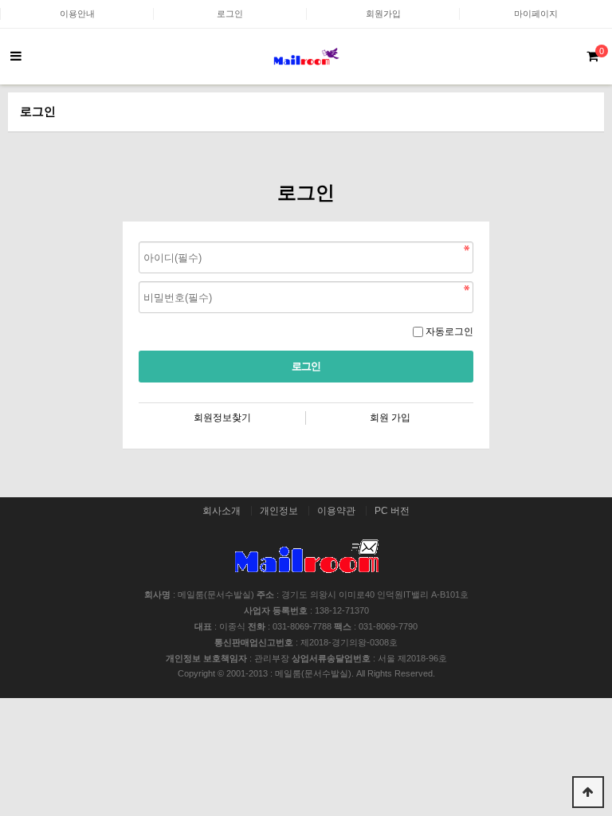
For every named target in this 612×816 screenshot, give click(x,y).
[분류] (16, 56)
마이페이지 (536, 13)
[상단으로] (588, 792)
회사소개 (221, 511)
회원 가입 (390, 417)
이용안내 (77, 13)
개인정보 (279, 511)
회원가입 (383, 13)
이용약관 (336, 511)
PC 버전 (392, 511)
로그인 (230, 13)
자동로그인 (449, 331)
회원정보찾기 (222, 417)
